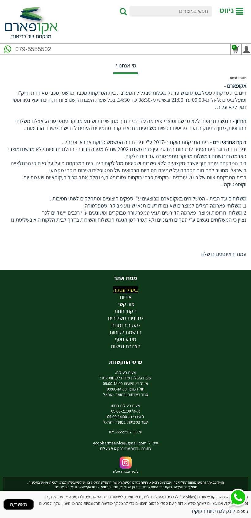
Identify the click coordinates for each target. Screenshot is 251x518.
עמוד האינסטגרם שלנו (223, 253)
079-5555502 (33, 49)
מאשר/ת (18, 504)
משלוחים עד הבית (227, 198)
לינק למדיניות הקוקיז (213, 510)
